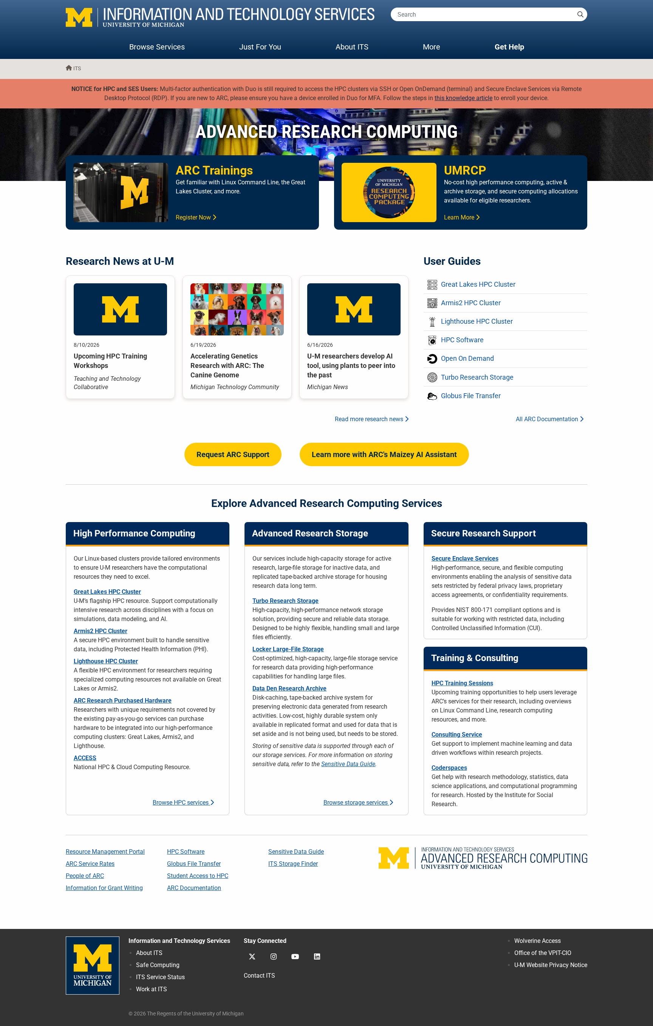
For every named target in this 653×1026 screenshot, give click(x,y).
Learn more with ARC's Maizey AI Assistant (384, 454)
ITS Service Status (160, 977)
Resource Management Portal (105, 851)
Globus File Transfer (194, 863)
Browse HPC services (181, 802)
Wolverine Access (537, 940)
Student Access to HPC (197, 875)
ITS (77, 68)
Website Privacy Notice (550, 965)
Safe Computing (157, 965)
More (439, 46)
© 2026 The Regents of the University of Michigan (186, 1014)
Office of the (542, 952)
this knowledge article (463, 98)
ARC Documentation (194, 888)
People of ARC (85, 875)
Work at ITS (151, 989)
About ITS (352, 46)
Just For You (260, 46)
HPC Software (185, 851)
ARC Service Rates (90, 863)
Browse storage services (356, 802)
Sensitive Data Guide (348, 764)
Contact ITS (259, 975)
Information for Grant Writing (104, 888)
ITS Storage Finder (293, 863)
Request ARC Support (233, 454)
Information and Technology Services (179, 940)
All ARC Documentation (548, 419)
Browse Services (157, 46)
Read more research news (370, 419)
